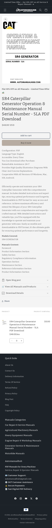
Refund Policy (11, 388)
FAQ (7, 405)
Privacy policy (42, 515)
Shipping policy (40, 519)
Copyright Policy (12, 411)
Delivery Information (14, 376)
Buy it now (26, 143)
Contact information (27, 522)
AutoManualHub (29, 515)
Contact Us (10, 371)
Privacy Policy (11, 394)
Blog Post (9, 399)
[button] (5, 10)
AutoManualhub (16, 515)
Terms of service (26, 519)
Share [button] (7, 301)
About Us (9, 365)
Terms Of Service (12, 382)
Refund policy (13, 519)
